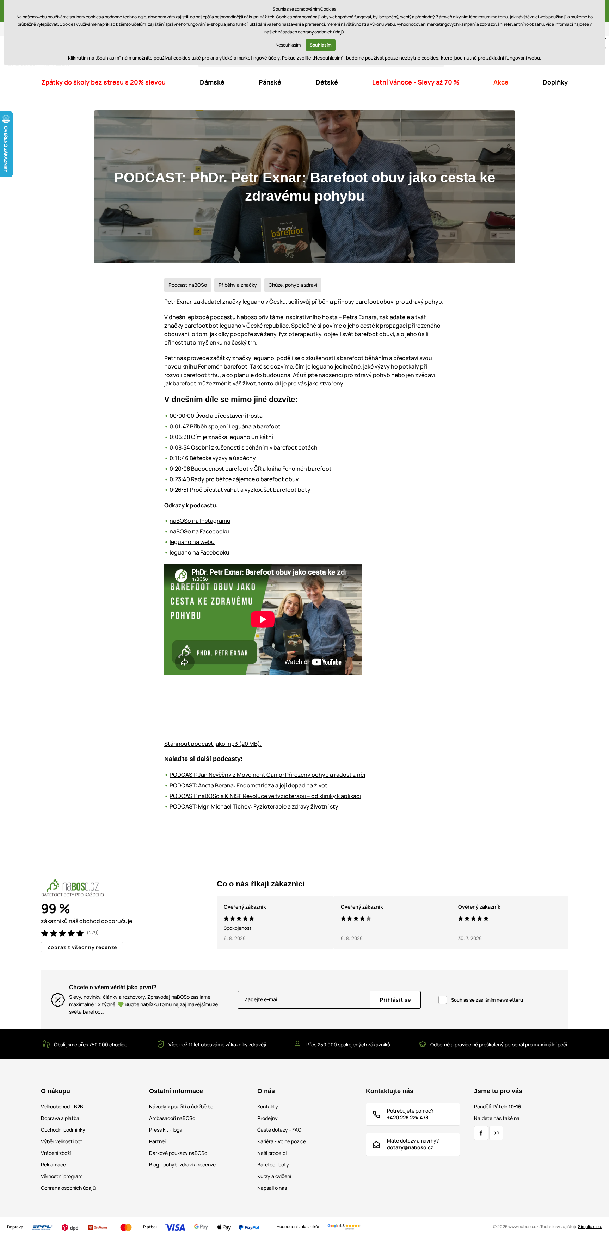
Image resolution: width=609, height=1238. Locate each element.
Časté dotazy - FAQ (279, 1129)
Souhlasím (321, 45)
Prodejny (267, 1118)
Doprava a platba (60, 1118)
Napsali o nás (272, 1187)
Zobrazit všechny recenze (82, 947)
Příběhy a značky (238, 284)
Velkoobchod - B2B (62, 1106)
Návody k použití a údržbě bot (182, 1106)
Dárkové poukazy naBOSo (178, 1153)
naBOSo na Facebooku (199, 531)
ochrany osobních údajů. (321, 32)
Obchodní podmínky (63, 1129)
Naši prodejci (272, 1153)
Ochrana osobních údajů (68, 1187)
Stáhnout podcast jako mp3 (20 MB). (213, 744)
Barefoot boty (273, 1164)
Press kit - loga (165, 1129)
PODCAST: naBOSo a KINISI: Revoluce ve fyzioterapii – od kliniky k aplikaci (265, 796)
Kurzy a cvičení (274, 1176)
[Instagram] (496, 1133)
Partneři (158, 1141)
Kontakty (267, 1106)
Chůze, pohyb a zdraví (293, 284)
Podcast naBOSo (187, 284)
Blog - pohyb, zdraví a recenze (182, 1164)
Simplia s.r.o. (590, 1227)
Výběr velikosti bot (61, 1141)
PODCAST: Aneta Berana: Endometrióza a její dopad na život (248, 785)
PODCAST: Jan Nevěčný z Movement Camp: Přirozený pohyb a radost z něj (267, 775)
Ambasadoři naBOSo (172, 1118)
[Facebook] (481, 1133)
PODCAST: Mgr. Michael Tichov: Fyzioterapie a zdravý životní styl (255, 806)
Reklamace (53, 1164)
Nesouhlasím (288, 45)
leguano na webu (192, 542)
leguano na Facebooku (199, 552)
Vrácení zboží (56, 1153)
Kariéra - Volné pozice (281, 1141)
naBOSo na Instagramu (200, 521)
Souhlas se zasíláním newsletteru (487, 1000)
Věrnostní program (61, 1176)
